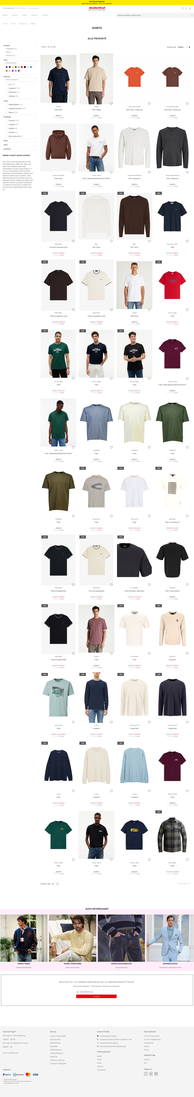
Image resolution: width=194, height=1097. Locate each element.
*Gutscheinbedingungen (10, 1079)
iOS (145, 1063)
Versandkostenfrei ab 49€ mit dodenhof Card (116, 1039)
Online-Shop (9, 8)
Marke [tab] (6, 140)
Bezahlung (54, 1057)
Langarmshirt (134, 728)
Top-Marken (101, 1070)
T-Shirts (10, 56)
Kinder (99, 1063)
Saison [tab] (6, 101)
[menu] (97, 15)
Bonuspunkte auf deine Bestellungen (113, 1046)
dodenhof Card (55, 1039)
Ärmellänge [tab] (7, 117)
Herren (13, 24)
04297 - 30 (7, 1047)
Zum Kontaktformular (10, 1053)
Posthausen (21, 8)
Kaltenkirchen (33, 8)
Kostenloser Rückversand (109, 1043)
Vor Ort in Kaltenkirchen (152, 1039)
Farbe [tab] (5, 60)
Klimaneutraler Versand (108, 1036)
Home (5, 24)
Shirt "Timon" (96, 247)
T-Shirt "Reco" (58, 110)
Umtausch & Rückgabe (58, 1064)
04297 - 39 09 (9, 1039)
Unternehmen (149, 1043)
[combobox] (155, 15)
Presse (146, 1050)
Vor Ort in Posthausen (152, 1036)
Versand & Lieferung (57, 1060)
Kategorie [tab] (7, 45)
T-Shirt (172, 247)
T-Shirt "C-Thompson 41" (172, 522)
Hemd (172, 866)
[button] (73, 103)
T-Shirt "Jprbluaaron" (134, 178)
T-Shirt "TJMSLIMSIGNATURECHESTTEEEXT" (96, 178)
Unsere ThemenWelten (58, 1036)
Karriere (146, 1046)
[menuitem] (4, 15)
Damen (99, 1056)
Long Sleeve (172, 660)
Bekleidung (23, 24)
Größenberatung (56, 1050)
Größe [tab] (6, 145)
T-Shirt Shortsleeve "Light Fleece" (134, 591)
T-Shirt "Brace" (134, 316)
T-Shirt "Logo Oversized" (172, 591)
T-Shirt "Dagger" (96, 110)
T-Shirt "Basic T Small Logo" (134, 110)
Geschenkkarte (55, 1043)
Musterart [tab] (7, 76)
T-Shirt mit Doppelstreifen (58, 591)
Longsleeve (11, 49)
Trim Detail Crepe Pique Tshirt (58, 247)
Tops (8, 52)
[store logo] (97, 8)
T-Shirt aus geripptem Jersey (58, 316)
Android (147, 1060)
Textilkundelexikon (56, 1053)
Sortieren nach (171, 47)
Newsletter (53, 1046)
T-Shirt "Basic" (58, 178)
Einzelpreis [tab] (7, 149)
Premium (100, 1066)
